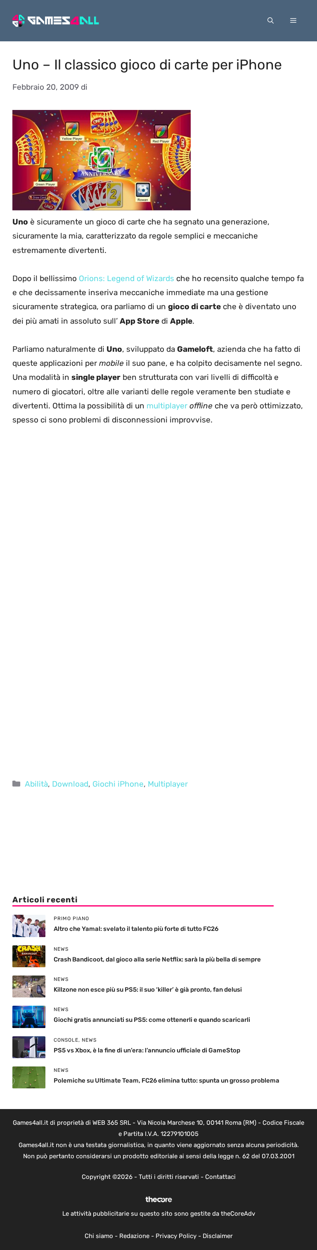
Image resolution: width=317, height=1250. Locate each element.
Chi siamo (99, 1236)
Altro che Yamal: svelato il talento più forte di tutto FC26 (136, 929)
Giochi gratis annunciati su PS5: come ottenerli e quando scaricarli (152, 1019)
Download (70, 784)
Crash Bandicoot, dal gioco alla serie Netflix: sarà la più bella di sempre (157, 959)
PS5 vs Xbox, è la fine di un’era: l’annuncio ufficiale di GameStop (147, 1050)
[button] (270, 20)
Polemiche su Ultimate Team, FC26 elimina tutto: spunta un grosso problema (166, 1080)
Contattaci (220, 1177)
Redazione (134, 1236)
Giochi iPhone (118, 784)
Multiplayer (168, 784)
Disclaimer (218, 1236)
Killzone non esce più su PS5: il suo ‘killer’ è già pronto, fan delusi (148, 989)
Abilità (36, 784)
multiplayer (167, 405)
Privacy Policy (176, 1236)
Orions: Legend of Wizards (126, 278)
